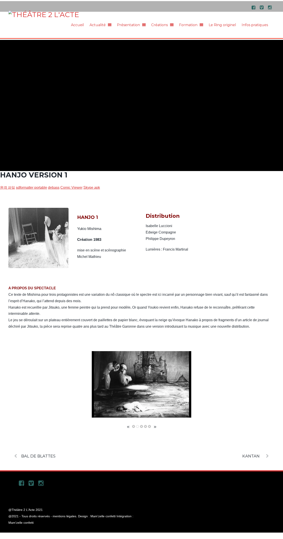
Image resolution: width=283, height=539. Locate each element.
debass (53, 187)
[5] (149, 426)
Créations (159, 25)
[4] (145, 426)
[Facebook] (253, 7)
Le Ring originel (222, 25)
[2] (137, 426)
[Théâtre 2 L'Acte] (43, 14)
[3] (141, 426)
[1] (133, 426)
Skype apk (91, 187)
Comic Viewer (71, 187)
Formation (188, 25)
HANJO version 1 (33, 175)
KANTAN (251, 456)
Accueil (77, 25)
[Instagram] (270, 7)
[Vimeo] (262, 7)
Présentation (128, 25)
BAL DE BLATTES (38, 456)
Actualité (98, 25)
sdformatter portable (31, 187)
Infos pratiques (255, 25)
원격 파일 (7, 187)
